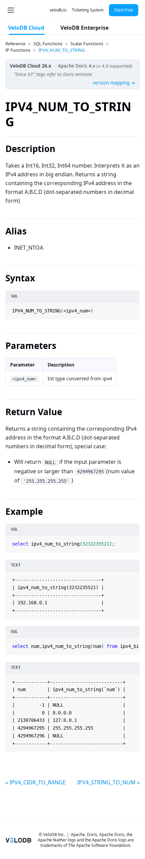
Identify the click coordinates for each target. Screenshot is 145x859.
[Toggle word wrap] (126, 643)
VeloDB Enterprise (84, 27)
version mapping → (114, 82)
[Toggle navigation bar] (11, 10)
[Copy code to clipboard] (134, 308)
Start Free (123, 10)
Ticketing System (88, 10)
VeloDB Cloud (26, 27)
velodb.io (58, 10)
